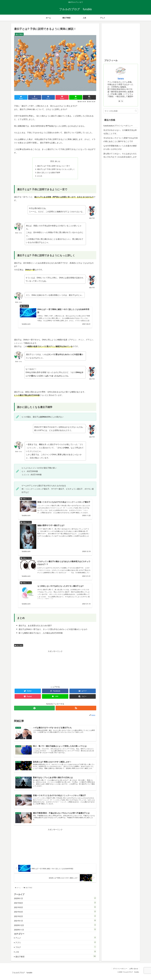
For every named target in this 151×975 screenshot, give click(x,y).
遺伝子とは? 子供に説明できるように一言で (53, 166)
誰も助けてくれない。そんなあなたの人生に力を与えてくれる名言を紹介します (120, 155)
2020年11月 (54, 929)
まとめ (39, 176)
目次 (52, 161)
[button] (136, 111)
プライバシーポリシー (120, 968)
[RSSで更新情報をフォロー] (76, 708)
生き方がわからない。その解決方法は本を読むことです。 (120, 132)
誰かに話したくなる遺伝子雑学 (48, 172)
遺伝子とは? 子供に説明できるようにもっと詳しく (56, 169)
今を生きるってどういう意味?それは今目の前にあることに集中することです (120, 139)
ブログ (55, 947)
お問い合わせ (133, 968)
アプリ (55, 942)
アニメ (55, 937)
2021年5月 (54, 907)
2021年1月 (54, 920)
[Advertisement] (55, 667)
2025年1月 (54, 898)
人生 (55, 951)
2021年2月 (54, 916)
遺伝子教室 (19, 645)
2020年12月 (54, 925)
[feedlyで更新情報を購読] (34, 708)
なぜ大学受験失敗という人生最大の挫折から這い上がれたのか (120, 147)
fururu (121, 78)
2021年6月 (54, 902)
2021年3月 (54, 911)
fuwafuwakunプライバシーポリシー (118, 125)
